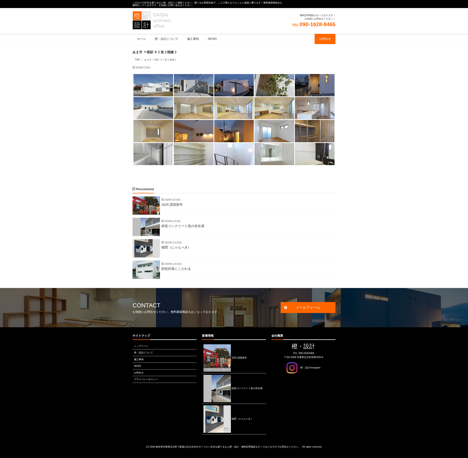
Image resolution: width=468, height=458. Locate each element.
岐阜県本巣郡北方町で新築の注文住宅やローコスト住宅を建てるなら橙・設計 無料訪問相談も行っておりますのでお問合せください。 (228, 446)
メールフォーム (308, 307)
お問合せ (325, 38)
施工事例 (193, 38)
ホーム (141, 38)
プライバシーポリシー (146, 379)
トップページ (141, 346)
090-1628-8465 (313, 24)
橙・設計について (166, 38)
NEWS (212, 38)
